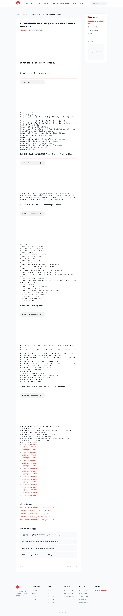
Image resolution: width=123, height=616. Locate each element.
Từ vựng (82, 3)
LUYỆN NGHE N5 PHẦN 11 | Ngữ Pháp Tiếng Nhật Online (36, 513)
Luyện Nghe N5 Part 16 (29, 484)
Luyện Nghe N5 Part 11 (29, 471)
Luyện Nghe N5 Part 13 (29, 476)
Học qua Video (65, 3)
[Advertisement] (48, 46)
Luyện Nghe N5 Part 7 (29, 460)
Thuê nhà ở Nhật (83, 596)
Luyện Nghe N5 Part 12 (29, 474)
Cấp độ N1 (51, 590)
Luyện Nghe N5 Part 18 (29, 490)
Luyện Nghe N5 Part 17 (29, 487)
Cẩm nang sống (83, 590)
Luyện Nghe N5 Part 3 (29, 449)
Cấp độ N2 (51, 593)
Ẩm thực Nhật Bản (69, 596)
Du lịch (55, 3)
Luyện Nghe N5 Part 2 (29, 447)
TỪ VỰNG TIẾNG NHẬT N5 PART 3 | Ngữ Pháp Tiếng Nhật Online (38, 520)
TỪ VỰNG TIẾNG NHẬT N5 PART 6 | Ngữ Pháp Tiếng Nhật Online (38, 507)
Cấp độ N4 (51, 599)
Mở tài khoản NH (83, 602)
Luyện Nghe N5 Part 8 (29, 463)
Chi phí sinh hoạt (83, 593)
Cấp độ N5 (26, 14)
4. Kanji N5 (91, 34)
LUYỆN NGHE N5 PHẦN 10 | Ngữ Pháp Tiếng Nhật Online (36, 510)
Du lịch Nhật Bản (68, 593)
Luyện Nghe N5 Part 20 (29, 495)
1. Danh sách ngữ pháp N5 (95, 22)
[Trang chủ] (22, 587)
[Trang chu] (18, 3)
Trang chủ (29, 3)
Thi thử (74, 3)
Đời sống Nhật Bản (69, 590)
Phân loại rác (82, 599)
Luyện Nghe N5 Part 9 (29, 466)
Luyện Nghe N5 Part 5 (29, 455)
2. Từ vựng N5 (92, 27)
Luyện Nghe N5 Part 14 (29, 479)
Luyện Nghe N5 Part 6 (29, 458)
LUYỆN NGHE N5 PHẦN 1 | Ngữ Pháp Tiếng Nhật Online (35, 516)
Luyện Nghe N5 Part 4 (29, 452)
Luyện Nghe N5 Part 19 (29, 492)
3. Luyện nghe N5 (93, 30)
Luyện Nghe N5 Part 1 (29, 444)
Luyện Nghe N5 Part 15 (29, 482)
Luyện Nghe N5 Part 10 (29, 468)
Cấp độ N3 (51, 596)
